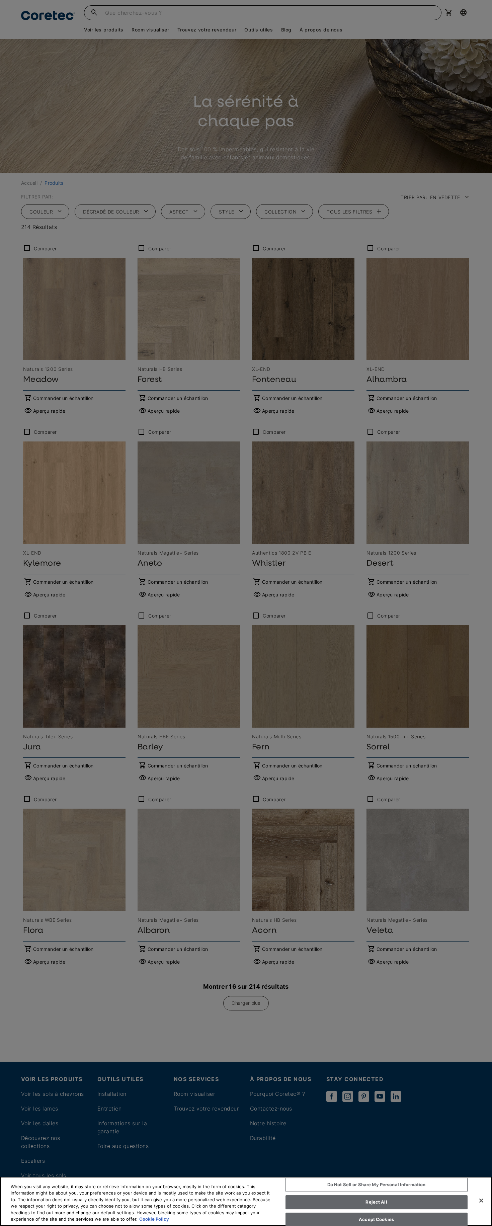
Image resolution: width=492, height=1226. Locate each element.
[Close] (481, 1200)
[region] (246, 1201)
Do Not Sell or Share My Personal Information (376, 1185)
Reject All (376, 1202)
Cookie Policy (154, 1219)
